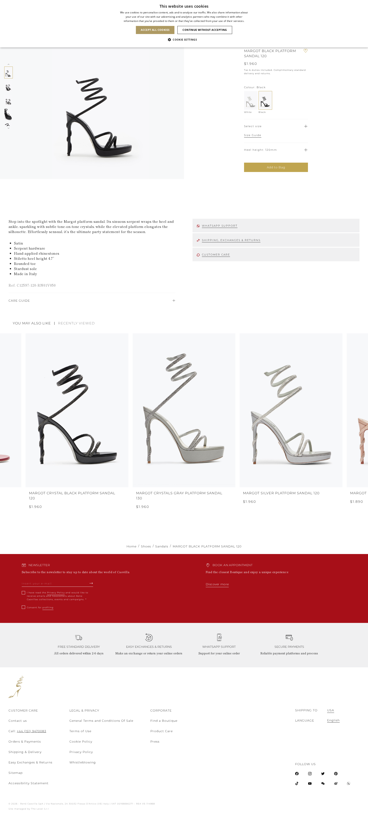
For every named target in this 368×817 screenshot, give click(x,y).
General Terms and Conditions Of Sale (101, 721)
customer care (216, 254)
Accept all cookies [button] (155, 30)
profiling (47, 607)
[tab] (34, 323)
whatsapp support (219, 225)
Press (155, 741)
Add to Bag (276, 167)
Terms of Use (80, 731)
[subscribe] (91, 583)
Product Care (161, 731)
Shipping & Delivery (25, 752)
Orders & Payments (25, 741)
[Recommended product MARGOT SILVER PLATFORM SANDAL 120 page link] (291, 410)
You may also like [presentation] (32, 323)
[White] (251, 100)
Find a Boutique (163, 721)
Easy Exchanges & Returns (30, 762)
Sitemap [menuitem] (16, 773)
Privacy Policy (56, 592)
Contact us (18, 721)
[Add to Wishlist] (305, 53)
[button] (184, 39)
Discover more (217, 584)
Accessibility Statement (29, 783)
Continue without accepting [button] (205, 30)
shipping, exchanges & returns (231, 240)
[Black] (265, 100)
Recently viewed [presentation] (76, 323)
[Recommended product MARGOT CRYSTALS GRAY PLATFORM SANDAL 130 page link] (184, 410)
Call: (27, 731)
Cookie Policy (80, 741)
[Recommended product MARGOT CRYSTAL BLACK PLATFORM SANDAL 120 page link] (77, 410)
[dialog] (184, 23)
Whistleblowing (82, 762)
